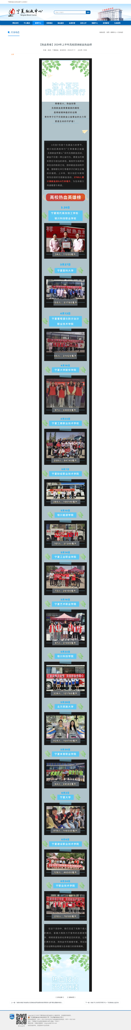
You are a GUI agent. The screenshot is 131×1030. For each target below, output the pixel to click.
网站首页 (15, 23)
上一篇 (37, 1002)
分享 (12, 54)
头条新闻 (117, 23)
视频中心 (95, 23)
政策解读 (106, 23)
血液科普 (72, 23)
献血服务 (61, 23)
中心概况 (27, 23)
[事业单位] (12, 1016)
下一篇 (102, 1002)
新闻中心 (38, 23)
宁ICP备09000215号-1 (57, 1017)
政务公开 (83, 23)
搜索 (88, 12)
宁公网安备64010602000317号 (39, 1017)
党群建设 (49, 23)
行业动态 (120, 32)
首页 (108, 32)
